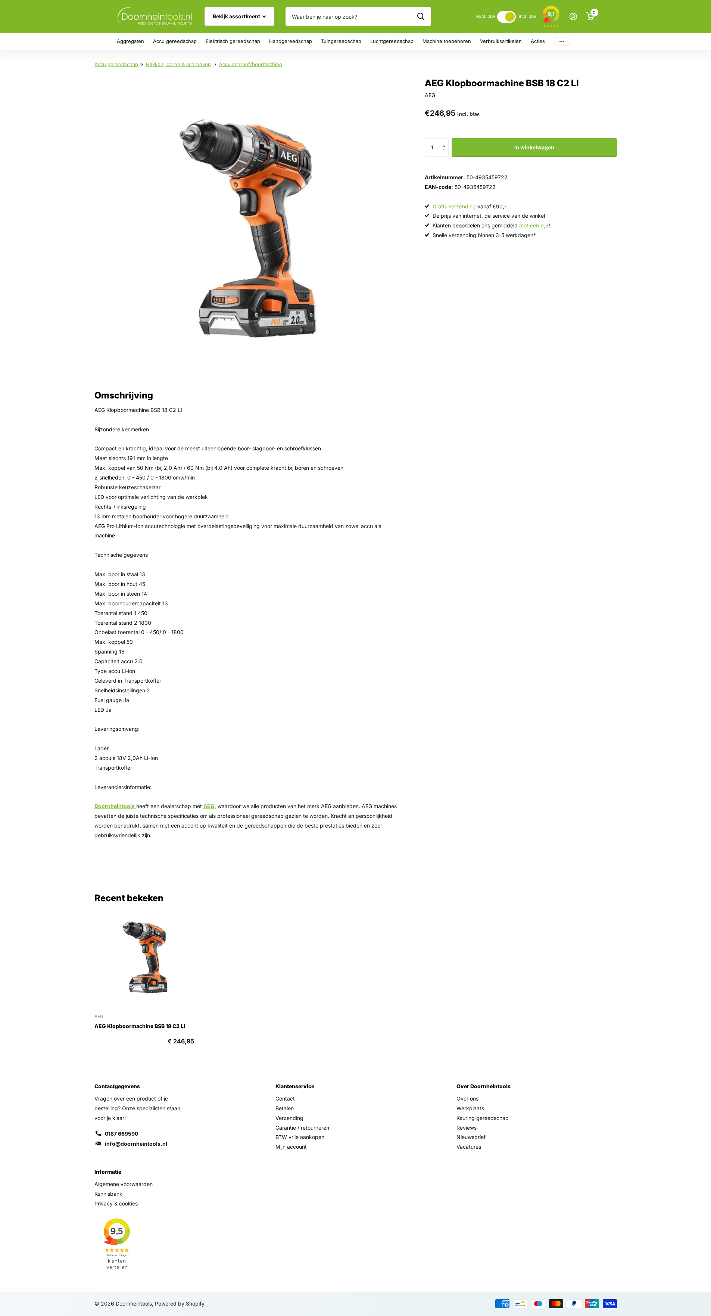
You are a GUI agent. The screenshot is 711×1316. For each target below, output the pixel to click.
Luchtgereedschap (392, 41)
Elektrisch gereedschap (233, 41)
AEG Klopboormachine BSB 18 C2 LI (139, 1026)
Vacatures (468, 1146)
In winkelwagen (534, 147)
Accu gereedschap (175, 41)
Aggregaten (130, 41)
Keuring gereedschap (482, 1118)
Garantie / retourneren (302, 1127)
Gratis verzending (454, 206)
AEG (209, 806)
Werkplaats (470, 1108)
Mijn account (291, 1146)
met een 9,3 (534, 225)
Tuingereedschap (341, 41)
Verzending (289, 1118)
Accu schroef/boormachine (250, 64)
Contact (285, 1098)
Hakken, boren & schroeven (178, 64)
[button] (445, 141)
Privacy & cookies (116, 1203)
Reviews (466, 1127)
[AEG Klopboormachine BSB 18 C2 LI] (144, 957)
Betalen (284, 1108)
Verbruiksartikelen (501, 41)
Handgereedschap (290, 41)
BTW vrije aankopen (299, 1137)
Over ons (467, 1098)
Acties (538, 41)
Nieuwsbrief (471, 1137)
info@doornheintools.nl (136, 1143)
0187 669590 (121, 1133)
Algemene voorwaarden (123, 1184)
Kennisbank (108, 1194)
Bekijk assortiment (237, 16)
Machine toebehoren (446, 41)
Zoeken (421, 16)
